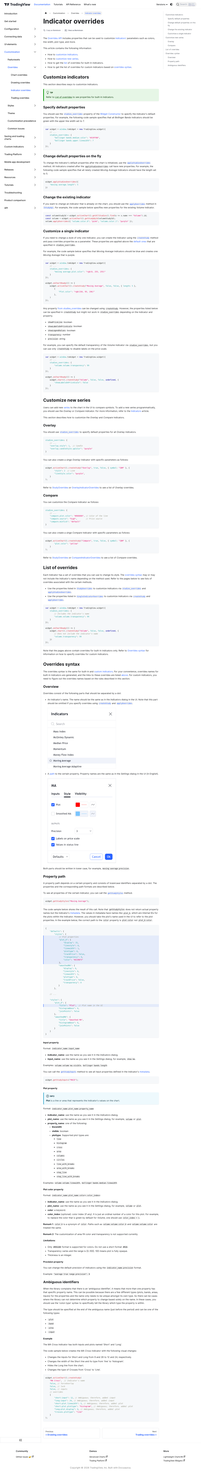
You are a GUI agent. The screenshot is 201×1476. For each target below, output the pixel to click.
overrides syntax (122, 67)
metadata (75, 913)
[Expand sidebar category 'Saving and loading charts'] (35, 137)
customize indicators (67, 54)
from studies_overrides (69, 308)
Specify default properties (178, 19)
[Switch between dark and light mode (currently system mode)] (171, 4)
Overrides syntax (136, 650)
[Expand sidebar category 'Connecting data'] (35, 36)
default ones (139, 241)
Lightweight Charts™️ (173, 1457)
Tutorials (58, 4)
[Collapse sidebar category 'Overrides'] (35, 67)
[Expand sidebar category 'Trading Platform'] (35, 154)
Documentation (42, 4)
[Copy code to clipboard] (155, 129)
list (65, 62)
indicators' (120, 38)
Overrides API (55, 38)
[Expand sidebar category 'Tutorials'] (35, 184)
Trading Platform (96, 1460)
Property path (173, 61)
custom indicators (103, 671)
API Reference (73, 4)
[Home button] (17, 4)
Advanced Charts (97, 1457)
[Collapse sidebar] (20, 1440)
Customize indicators (174, 15)
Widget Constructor (110, 114)
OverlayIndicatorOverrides (85, 487)
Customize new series (175, 38)
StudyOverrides (60, 487)
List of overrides (63, 97)
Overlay (171, 42)
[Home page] (45, 13)
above (124, 675)
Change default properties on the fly (181, 24)
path (52, 773)
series (67, 407)
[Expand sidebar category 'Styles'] (35, 105)
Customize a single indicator (179, 34)
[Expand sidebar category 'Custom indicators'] (35, 146)
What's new (90, 4)
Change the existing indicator (180, 29)
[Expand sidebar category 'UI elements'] (35, 44)
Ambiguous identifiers (177, 65)
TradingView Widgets (172, 1460)
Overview (171, 57)
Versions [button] (160, 4)
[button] (20, 28)
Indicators (136, 411)
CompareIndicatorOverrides (86, 557)
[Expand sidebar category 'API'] (35, 207)
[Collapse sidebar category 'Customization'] (35, 51)
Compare (171, 45)
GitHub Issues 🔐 (23, 1457)
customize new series (67, 58)
